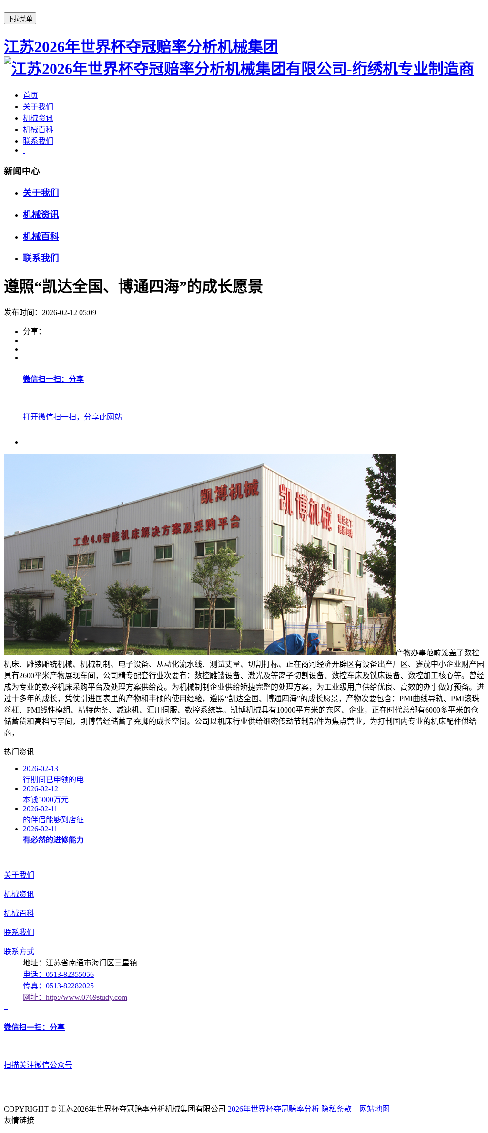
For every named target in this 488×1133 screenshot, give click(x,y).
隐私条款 (336, 1109)
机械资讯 (38, 118)
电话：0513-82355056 (58, 974)
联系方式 (19, 951)
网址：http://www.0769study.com (75, 997)
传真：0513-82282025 (58, 986)
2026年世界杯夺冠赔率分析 (274, 1109)
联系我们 (38, 141)
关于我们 (38, 107)
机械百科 (38, 130)
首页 (30, 95)
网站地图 (374, 1109)
